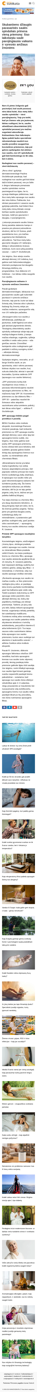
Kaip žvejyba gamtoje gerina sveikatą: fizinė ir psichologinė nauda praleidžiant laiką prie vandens (17, 942)
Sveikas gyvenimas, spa (9, 19)
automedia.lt (8, 1376)
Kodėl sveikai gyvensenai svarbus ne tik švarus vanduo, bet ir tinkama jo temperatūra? (17, 845)
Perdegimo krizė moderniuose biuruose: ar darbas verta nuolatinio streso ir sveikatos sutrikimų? (18, 1232)
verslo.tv (17, 1374)
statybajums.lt (8, 1374)
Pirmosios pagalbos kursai (19, 1383)
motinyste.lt (18, 1378)
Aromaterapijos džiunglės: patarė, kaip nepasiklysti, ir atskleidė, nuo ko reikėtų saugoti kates (17, 1297)
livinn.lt (31, 1383)
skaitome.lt (17, 1376)
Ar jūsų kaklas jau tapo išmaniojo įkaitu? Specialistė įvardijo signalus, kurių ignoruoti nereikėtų (17, 1007)
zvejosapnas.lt (8, 1378)
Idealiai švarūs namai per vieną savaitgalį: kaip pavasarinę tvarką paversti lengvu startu (18, 1073)
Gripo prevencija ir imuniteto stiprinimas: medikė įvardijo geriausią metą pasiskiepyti (17, 1331)
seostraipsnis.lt (28, 1378)
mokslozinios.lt (27, 1376)
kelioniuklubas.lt (27, 1374)
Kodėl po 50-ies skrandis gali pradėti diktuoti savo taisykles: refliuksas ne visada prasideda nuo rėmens (16, 780)
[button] (30, 3)
